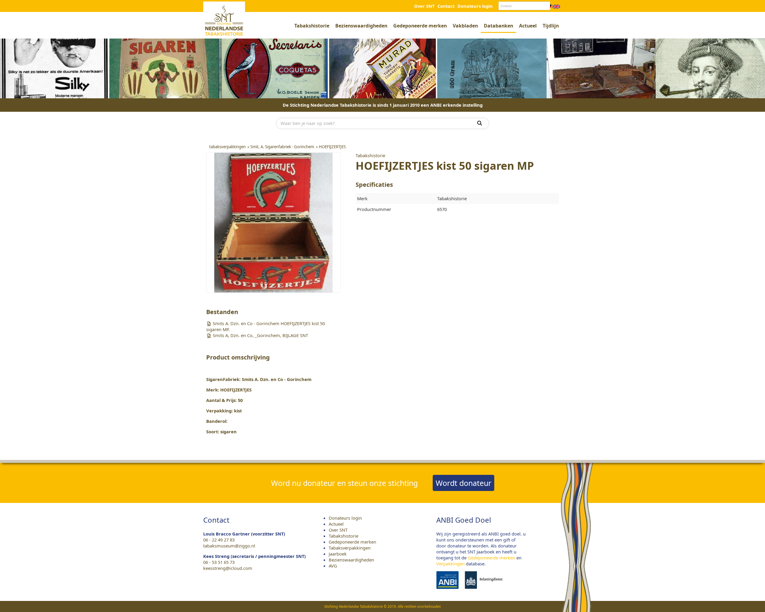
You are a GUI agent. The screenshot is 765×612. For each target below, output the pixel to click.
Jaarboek (338, 554)
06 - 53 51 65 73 (219, 562)
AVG (333, 566)
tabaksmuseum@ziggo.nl (229, 546)
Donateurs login (475, 6)
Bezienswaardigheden (361, 25)
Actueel (528, 25)
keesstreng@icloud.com (227, 568)
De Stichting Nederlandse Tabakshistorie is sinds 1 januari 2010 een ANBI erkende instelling (383, 105)
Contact (446, 6)
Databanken (498, 25)
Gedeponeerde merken (420, 25)
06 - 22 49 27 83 (219, 540)
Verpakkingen (450, 564)
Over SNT (424, 6)
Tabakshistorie (311, 25)
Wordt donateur (463, 483)
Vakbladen (465, 25)
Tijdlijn (551, 25)
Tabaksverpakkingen (350, 548)
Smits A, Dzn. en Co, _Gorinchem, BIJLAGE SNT (260, 335)
